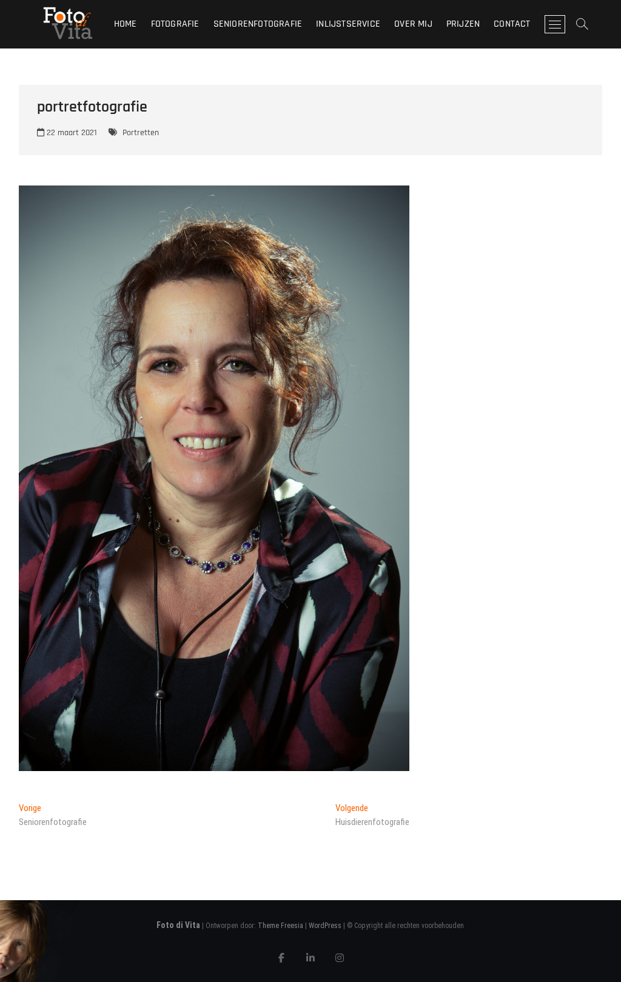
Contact (512, 24)
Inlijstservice (348, 24)
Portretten (141, 132)
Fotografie (175, 24)
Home (125, 24)
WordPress (325, 925)
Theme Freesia (280, 925)
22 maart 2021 (70, 132)
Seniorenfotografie (258, 24)
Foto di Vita (178, 925)
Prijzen (463, 24)
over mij (413, 24)
